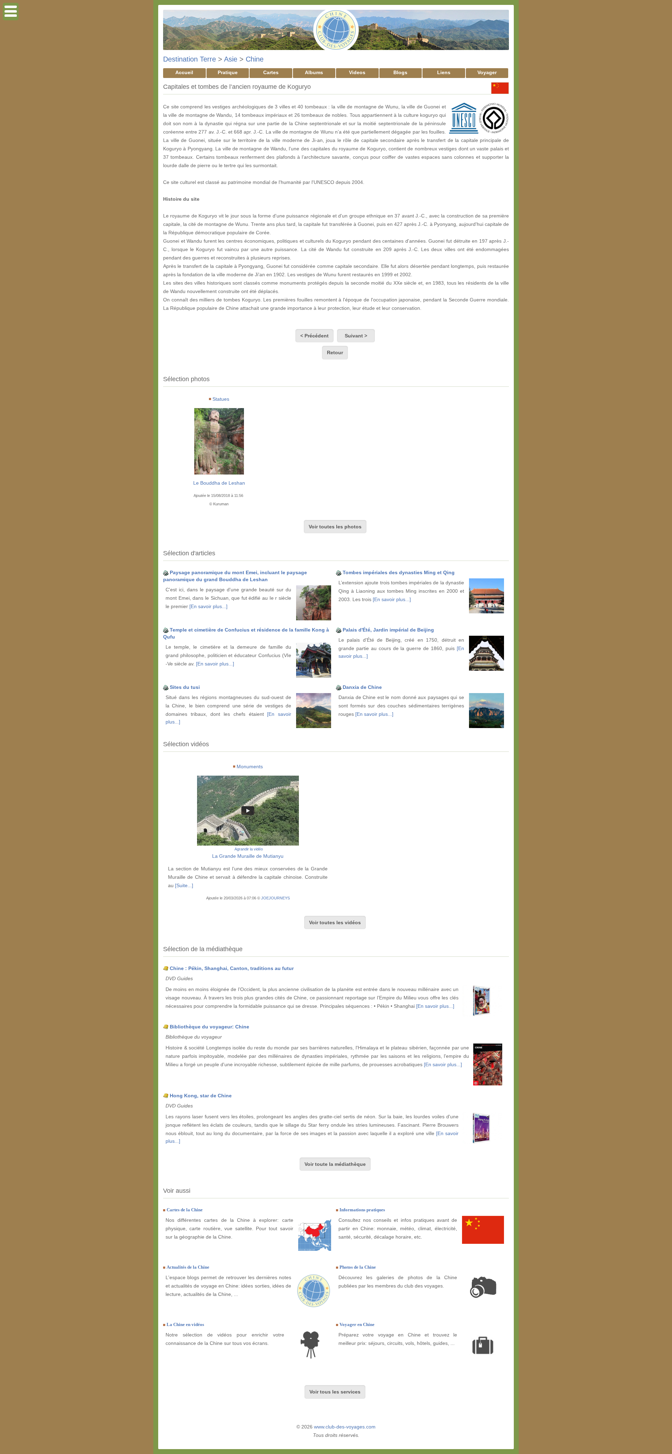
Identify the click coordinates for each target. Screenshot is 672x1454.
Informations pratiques (362, 1209)
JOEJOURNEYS (275, 898)
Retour (335, 352)
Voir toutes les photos (335, 526)
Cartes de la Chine (185, 1209)
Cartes (271, 72)
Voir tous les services (334, 1392)
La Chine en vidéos (185, 1324)
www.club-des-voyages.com (345, 1427)
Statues (220, 399)
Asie (230, 59)
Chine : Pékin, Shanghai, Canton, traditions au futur (232, 968)
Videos (357, 72)
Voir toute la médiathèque (335, 1164)
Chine (255, 59)
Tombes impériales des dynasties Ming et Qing (399, 572)
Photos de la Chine (358, 1267)
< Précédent (314, 335)
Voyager (487, 72)
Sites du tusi (185, 687)
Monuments (250, 766)
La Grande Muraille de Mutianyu (248, 856)
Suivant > (356, 335)
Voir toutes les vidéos (335, 922)
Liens (443, 72)
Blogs (400, 72)
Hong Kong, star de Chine (201, 1095)
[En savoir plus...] (208, 606)
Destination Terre (189, 59)
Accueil (184, 72)
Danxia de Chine (362, 687)
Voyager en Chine (357, 1324)
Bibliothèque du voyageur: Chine (209, 1026)
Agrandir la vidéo (248, 849)
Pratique (228, 72)
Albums (314, 72)
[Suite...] (184, 885)
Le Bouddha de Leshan (219, 483)
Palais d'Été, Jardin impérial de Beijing (388, 630)
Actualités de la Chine (188, 1267)
